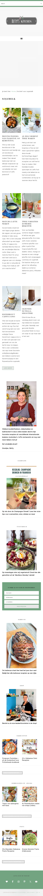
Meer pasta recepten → (13, 861)
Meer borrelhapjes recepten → (17, 816)
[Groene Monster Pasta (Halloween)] (31, 838)
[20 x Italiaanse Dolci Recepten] (31, 747)
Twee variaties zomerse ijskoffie (30, 223)
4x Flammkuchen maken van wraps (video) (31, 804)
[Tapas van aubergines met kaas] (9, 801)
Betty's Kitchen (22, 20)
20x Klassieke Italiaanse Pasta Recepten (11, 850)
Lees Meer (8, 368)
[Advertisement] (21, 63)
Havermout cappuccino (8, 315)
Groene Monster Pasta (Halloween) (30, 850)
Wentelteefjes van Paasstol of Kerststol (11, 138)
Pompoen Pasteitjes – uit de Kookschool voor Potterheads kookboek (10, 760)
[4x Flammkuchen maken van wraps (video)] (29, 801)
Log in (38, 892)
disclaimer (31, 892)
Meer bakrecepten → (12, 772)
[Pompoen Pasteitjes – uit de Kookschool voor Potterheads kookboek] (11, 747)
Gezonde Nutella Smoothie (27, 311)
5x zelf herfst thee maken (30, 137)
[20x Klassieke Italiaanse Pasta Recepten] (11, 838)
